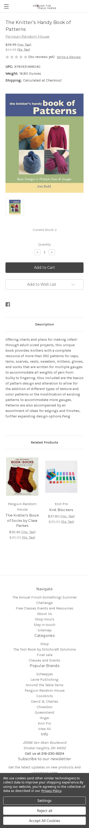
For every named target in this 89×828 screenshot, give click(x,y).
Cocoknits (44, 696)
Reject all (44, 810)
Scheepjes (44, 674)
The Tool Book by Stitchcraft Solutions (44, 649)
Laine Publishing (44, 679)
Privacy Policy (51, 790)
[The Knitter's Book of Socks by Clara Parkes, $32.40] (22, 476)
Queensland (44, 712)
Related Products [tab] (44, 442)
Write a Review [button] (69, 57)
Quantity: (44, 244)
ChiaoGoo (44, 707)
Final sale (44, 655)
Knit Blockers (61, 510)
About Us (44, 614)
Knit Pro (44, 723)
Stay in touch (44, 624)
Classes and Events (44, 660)
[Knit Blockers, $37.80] (61, 476)
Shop (44, 644)
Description (44, 324)
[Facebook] (7, 304)
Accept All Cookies (44, 820)
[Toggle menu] (6, 6)
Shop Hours (44, 619)
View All (44, 729)
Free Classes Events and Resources (44, 608)
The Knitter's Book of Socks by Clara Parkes (22, 520)
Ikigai (44, 718)
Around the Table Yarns (44, 685)
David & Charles (44, 701)
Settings (44, 800)
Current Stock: (45, 230)
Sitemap (45, 630)
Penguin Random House (45, 690)
